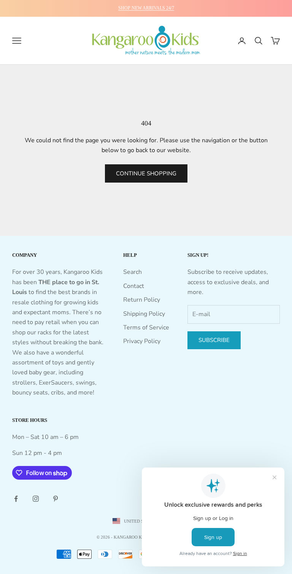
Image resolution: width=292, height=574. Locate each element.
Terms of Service (146, 327)
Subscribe (214, 340)
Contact (133, 286)
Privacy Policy (141, 341)
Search (132, 272)
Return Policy (141, 300)
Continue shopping (146, 173)
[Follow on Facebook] (16, 498)
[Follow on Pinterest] (55, 498)
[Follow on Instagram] (36, 498)
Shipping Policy (144, 314)
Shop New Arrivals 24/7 (146, 8)
